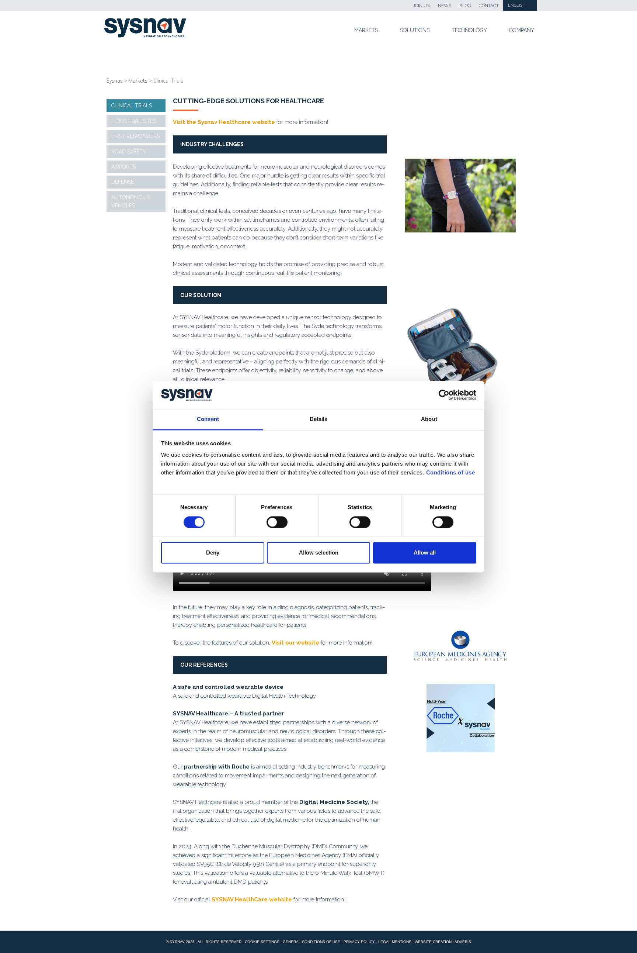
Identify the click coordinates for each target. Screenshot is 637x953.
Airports (123, 167)
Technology (469, 30)
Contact (489, 5)
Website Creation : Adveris (443, 942)
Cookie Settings (262, 942)
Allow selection (318, 553)
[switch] (277, 522)
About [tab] (429, 419)
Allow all (425, 553)
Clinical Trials (131, 105)
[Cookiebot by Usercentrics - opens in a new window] (444, 394)
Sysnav (114, 80)
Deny (212, 553)
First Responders (135, 136)
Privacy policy (359, 942)
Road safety (128, 152)
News (444, 5)
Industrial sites (133, 121)
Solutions (414, 30)
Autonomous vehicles (130, 201)
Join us (421, 5)
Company (521, 30)
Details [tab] (319, 419)
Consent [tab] (208, 419)
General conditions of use (311, 942)
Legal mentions (394, 942)
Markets (366, 30)
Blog (465, 5)
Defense (122, 182)
